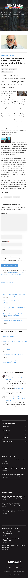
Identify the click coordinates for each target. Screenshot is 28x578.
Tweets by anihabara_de (7, 282)
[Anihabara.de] (14, 5)
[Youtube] (17, 567)
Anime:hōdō (5, 438)
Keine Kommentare (7, 71)
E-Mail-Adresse (5, 241)
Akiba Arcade (5, 427)
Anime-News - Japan (7, 55)
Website (3, 249)
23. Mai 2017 (13, 69)
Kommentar (4, 213)
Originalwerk (16, 197)
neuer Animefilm (7, 197)
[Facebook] (7, 567)
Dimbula (5, 69)
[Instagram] (13, 567)
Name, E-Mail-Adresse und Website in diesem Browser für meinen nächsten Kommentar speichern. (14, 259)
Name (3, 234)
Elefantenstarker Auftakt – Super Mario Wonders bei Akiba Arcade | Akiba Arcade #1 (16, 377)
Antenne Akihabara (7, 441)
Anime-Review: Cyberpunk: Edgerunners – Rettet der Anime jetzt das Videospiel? (16, 398)
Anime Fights (5, 434)
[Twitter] (10, 567)
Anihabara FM (6, 430)
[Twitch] (20, 567)
